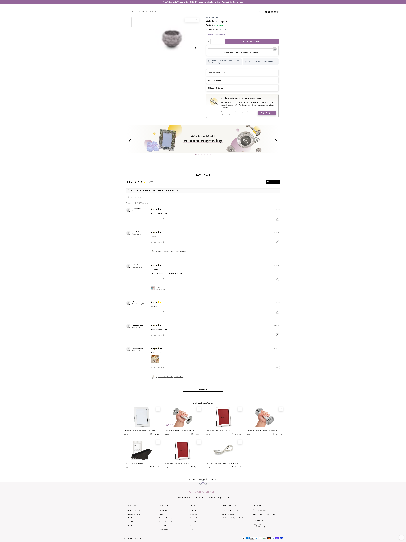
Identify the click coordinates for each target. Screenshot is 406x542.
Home (129, 12)
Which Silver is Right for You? (232, 518)
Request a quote (267, 113)
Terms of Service (164, 526)
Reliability (194, 514)
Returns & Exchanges (166, 518)
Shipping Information (166, 522)
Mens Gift (130, 526)
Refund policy (163, 529)
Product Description (216, 73)
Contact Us (194, 526)
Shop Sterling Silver (134, 510)
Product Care (194, 518)
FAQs (161, 514)
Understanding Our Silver (230, 510)
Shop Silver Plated (133, 514)
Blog (192, 529)
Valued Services (195, 522)
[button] (195, 154)
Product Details (214, 80)
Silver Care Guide (228, 514)
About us (193, 510)
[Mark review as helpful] (277, 219)
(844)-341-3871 (262, 510)
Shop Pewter (131, 518)
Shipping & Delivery (216, 88)
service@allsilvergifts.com (266, 514)
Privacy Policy (164, 510)
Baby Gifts (131, 522)
